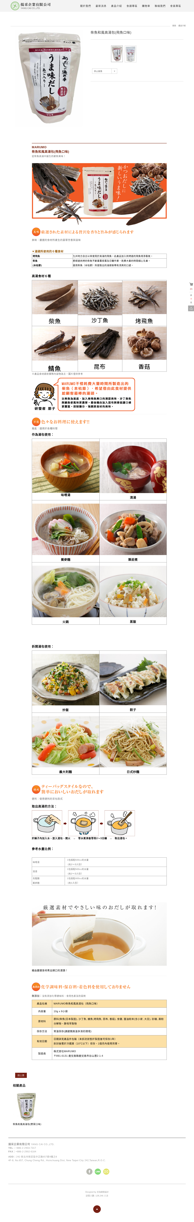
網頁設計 (105, 1192)
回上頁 (21, 1075)
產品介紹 (182, 26)
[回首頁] (32, 6)
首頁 (174, 26)
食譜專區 (132, 6)
